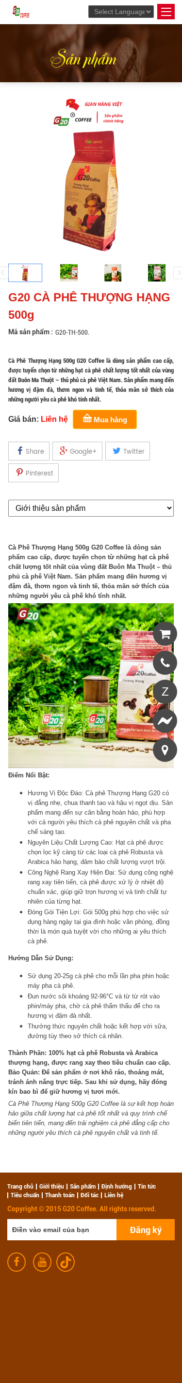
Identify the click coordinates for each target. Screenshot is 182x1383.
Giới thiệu (51, 1186)
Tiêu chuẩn (25, 1195)
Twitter (134, 452)
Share (35, 452)
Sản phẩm (83, 56)
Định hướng (116, 1186)
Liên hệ (113, 1195)
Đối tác (90, 1195)
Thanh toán (60, 1195)
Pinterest (39, 474)
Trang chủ (20, 1186)
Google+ (83, 452)
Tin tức (147, 1186)
